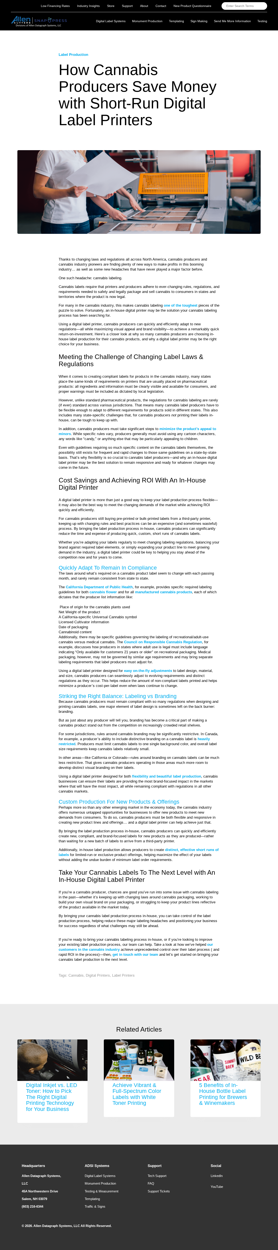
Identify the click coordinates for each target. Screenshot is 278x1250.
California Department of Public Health (99, 587)
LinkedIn (217, 1176)
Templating (92, 1199)
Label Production (73, 55)
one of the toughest (180, 305)
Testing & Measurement (101, 1191)
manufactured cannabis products (163, 592)
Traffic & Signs (95, 1206)
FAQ (151, 1183)
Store (110, 6)
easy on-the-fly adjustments (147, 671)
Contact (161, 6)
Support (127, 6)
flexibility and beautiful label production (166, 776)
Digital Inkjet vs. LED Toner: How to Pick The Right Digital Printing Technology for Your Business (51, 1097)
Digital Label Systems (100, 1176)
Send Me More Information (232, 21)
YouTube (217, 1186)
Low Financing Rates (55, 6)
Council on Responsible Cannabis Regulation (163, 642)
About (144, 6)
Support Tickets (159, 1191)
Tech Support (157, 1176)
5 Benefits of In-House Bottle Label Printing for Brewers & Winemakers (223, 1094)
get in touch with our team (135, 954)
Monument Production (100, 1183)
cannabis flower (103, 592)
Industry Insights (88, 6)
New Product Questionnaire (192, 6)
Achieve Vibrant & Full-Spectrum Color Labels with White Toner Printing (137, 1094)
